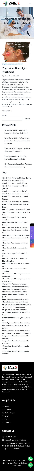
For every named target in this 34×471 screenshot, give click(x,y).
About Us (8, 409)
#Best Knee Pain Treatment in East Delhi (15, 231)
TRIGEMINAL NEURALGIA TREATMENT (12, 64)
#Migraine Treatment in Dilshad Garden (16, 304)
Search (4, 115)
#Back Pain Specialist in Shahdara (15, 194)
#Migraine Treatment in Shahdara (14, 309)
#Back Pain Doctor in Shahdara (14, 183)
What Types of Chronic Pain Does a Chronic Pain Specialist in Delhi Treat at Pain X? (17, 141)
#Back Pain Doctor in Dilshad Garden (16, 178)
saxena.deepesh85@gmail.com (15, 440)
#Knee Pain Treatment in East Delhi (15, 299)
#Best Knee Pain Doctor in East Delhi (15, 227)
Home (7, 406)
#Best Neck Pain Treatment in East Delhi (15, 244)
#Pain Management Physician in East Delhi (16, 313)
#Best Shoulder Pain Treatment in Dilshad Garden (14, 259)
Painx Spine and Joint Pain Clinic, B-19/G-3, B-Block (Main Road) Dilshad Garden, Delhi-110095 (17, 446)
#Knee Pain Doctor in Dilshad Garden (15, 286)
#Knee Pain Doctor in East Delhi (14, 289)
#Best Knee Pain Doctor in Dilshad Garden (15, 223)
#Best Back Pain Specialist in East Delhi (15, 205)
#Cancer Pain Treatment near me (14, 284)
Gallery (7, 416)
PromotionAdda (17, 465)
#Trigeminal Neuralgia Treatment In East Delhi (15, 342)
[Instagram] (32, 245)
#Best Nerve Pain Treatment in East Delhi (15, 249)
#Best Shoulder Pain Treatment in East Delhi (16, 264)
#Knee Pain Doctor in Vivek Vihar (14, 291)
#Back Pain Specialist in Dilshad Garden (14, 187)
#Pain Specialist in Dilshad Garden (15, 323)
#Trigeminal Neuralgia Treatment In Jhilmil (15, 347)
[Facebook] (32, 241)
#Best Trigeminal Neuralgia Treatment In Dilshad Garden (16, 275)
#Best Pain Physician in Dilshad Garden (14, 254)
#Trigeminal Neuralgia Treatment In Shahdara (15, 352)
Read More (7, 111)
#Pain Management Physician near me (16, 318)
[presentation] (17, 52)
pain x (5, 76)
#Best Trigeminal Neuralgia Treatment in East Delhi (16, 280)
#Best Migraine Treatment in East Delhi (16, 235)
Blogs (6, 419)
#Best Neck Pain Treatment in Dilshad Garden (16, 239)
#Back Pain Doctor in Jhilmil (13, 180)
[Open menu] (30, 3)
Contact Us (8, 422)
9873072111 (11, 437)
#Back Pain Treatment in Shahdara (15, 201)
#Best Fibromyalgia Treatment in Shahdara (14, 218)
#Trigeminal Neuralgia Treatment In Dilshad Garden (15, 337)
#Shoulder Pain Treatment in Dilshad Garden (15, 326)
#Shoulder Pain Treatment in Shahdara (16, 333)
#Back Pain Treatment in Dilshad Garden (15, 197)
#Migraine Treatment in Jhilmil (13, 307)
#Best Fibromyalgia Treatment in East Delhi (16, 213)
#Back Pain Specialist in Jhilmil (14, 191)
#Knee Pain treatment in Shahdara (15, 302)
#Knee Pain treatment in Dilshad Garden (14, 295)
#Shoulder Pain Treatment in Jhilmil (16, 330)
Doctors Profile (10, 413)
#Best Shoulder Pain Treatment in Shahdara (14, 270)
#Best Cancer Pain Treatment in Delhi (16, 209)
